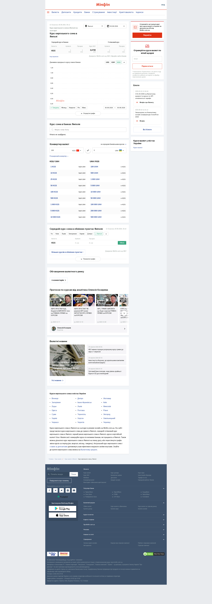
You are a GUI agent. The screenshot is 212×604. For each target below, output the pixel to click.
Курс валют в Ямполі (71, 459)
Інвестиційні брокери (144, 475)
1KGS (53, 167)
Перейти (147, 35)
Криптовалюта (126, 12)
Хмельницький (109, 418)
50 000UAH (95, 198)
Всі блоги (147, 130)
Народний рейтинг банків (146, 480)
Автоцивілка (87, 545)
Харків (82, 234)
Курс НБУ (86, 475)
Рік (79, 108)
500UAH (94, 173)
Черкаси (55, 422)
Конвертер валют (88, 480)
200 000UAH (96, 211)
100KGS (54, 192)
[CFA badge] (75, 554)
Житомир (107, 398)
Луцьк (54, 406)
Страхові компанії (143, 545)
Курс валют (87, 473)
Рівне (105, 410)
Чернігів (81, 422)
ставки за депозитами (58, 447)
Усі (52, 234)
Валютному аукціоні (89, 450)
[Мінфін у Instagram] (68, 490)
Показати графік (89, 259)
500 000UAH (96, 217)
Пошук (73, 474)
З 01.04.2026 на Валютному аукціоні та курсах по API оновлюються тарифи (145, 96)
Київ (57, 234)
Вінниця (55, 398)
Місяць (64, 108)
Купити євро (114, 509)
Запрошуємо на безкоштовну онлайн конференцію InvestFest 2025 (146, 115)
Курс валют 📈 (59, 459)
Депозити (66, 12)
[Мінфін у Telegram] (55, 490)
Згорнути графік (89, 113)
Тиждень (55, 108)
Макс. (84, 108)
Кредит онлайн (115, 480)
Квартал (72, 108)
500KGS (54, 198)
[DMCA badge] (154, 554)
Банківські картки (116, 475)
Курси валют (137, 147)
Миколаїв (107, 406)
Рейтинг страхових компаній (147, 543)
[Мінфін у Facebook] (49, 490)
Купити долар (87, 509)
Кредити (77, 12)
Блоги (136, 85)
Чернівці (106, 422)
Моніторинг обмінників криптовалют (94, 482)
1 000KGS (55, 204)
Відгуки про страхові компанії (120, 543)
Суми (54, 414)
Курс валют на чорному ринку (147, 506)
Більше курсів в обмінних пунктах (67, 252)
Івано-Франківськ (85, 402)
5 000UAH (95, 186)
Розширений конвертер (58, 156)
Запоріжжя (73, 234)
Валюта (55, 12)
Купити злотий (142, 509)
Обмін (122, 243)
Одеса (54, 410)
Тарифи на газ (142, 477)
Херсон (81, 418)
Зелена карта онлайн (90, 543)
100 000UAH (96, 204)
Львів (64, 234)
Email (136, 59)
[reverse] (88, 150)
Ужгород (106, 414)
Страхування (98, 12)
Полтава (81, 410)
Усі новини (56, 380)
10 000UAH (95, 192)
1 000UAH (95, 179)
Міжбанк (86, 477)
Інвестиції (112, 12)
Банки (87, 12)
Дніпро (89, 234)
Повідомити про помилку (59, 481)
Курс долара (115, 473)
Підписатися (147, 66)
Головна (51, 459)
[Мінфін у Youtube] (74, 490)
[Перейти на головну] (106, 5)
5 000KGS (55, 211)
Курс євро (141, 473)
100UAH (94, 167)
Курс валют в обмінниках (119, 506)
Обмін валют (87, 506)
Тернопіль (82, 414)
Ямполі (99, 234)
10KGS (54, 173)
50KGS (54, 186)
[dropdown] (124, 62)
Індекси (139, 12)
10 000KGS (55, 217)
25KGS (54, 179)
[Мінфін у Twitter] (61, 490)
